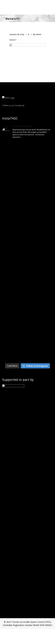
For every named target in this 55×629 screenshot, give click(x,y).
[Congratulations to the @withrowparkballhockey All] (27, 153)
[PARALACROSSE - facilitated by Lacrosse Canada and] (27, 272)
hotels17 (12, 40)
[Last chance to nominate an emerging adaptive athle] (27, 225)
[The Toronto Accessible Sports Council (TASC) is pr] (27, 180)
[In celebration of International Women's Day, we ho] (27, 356)
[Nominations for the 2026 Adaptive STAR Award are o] (27, 319)
